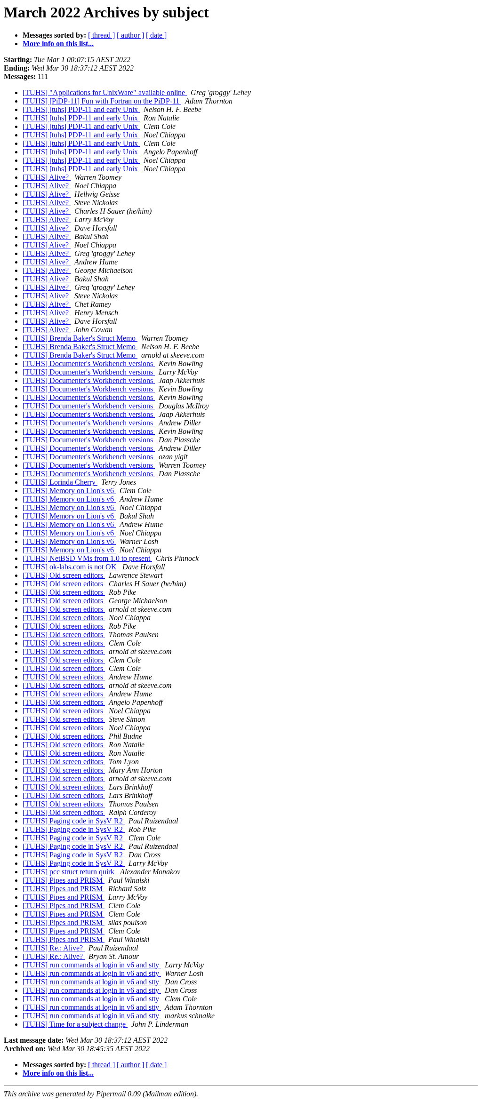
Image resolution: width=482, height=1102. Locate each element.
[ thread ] (101, 35)
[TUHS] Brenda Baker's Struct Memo (80, 338)
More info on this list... (58, 44)
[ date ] (156, 35)
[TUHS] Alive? (47, 177)
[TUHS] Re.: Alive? (54, 948)
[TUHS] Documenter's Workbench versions (89, 363)
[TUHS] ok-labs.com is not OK (71, 567)
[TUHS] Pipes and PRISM (63, 880)
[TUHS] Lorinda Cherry (60, 482)
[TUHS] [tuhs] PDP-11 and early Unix (81, 109)
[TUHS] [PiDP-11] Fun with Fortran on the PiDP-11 (102, 101)
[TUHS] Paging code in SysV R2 (74, 821)
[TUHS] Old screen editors (64, 575)
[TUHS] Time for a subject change (75, 1024)
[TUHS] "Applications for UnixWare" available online (105, 92)
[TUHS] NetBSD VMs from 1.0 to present (87, 558)
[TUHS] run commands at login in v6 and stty (92, 965)
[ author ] (130, 35)
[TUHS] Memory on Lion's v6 (69, 491)
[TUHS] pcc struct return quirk (69, 872)
